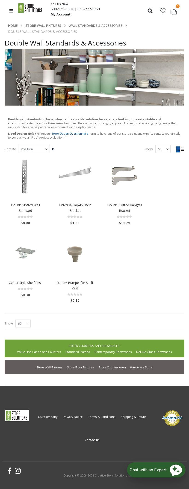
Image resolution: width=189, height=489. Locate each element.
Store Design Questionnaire (70, 134)
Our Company (48, 417)
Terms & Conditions (101, 417)
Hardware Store (141, 367)
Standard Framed (77, 352)
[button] (162, 11)
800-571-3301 (62, 8)
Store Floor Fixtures (80, 367)
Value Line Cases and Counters (39, 352)
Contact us (92, 440)
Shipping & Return (133, 417)
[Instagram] (17, 470)
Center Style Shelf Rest (25, 282)
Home (13, 25)
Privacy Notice (73, 417)
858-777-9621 (88, 8)
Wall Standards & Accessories (95, 25)
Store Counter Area (112, 367)
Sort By (10, 149)
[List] (182, 149)
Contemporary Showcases (113, 352)
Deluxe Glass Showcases (154, 352)
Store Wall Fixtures (43, 25)
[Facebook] (8, 470)
